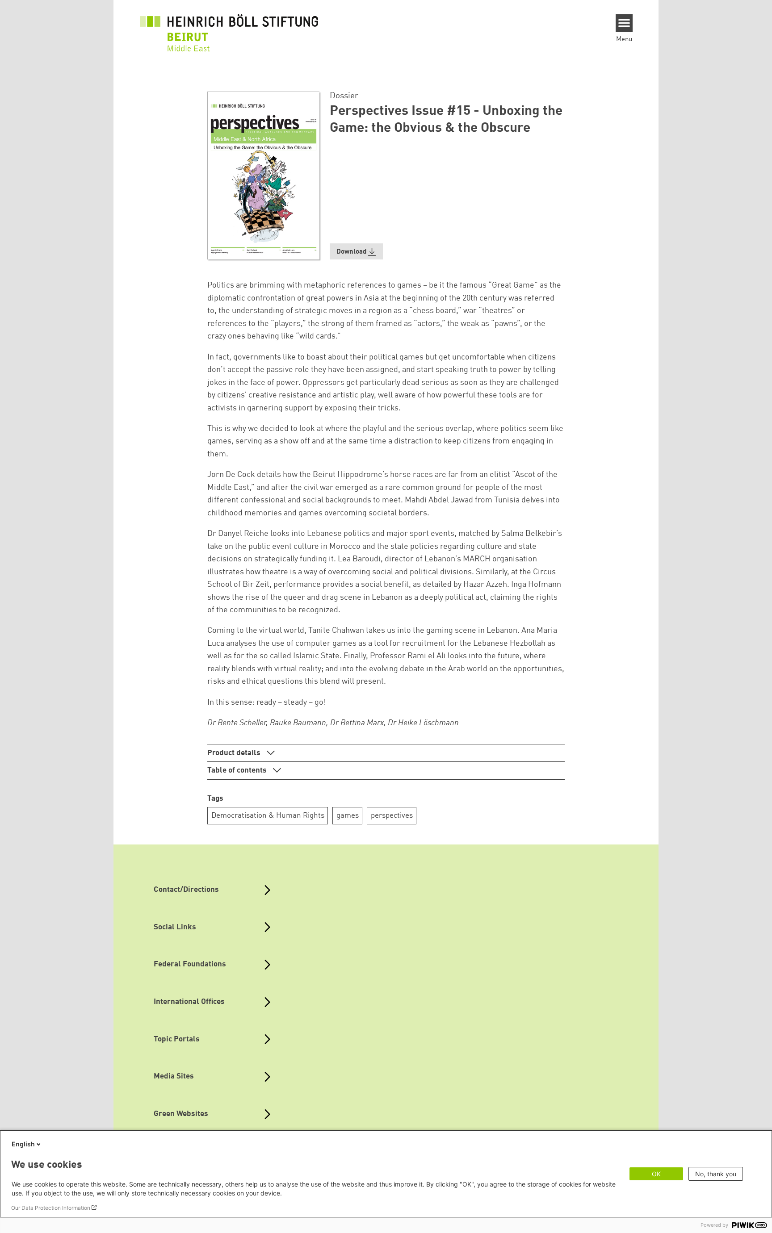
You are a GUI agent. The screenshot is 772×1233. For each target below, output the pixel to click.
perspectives (392, 815)
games (347, 815)
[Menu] (624, 23)
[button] (356, 251)
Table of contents (238, 770)
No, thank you (715, 1174)
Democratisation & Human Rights (267, 815)
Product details (234, 753)
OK (656, 1174)
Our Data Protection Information (50, 1207)
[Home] (229, 28)
